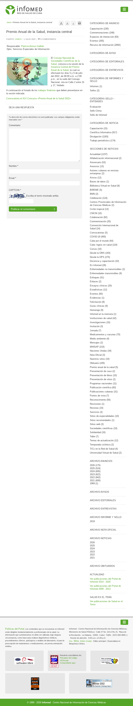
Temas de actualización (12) (104, 440)
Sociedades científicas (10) (103, 428)
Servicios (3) (96, 412)
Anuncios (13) (97, 166)
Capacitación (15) (98, 128)
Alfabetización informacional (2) (105, 158)
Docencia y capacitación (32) (104, 261)
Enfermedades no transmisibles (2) (107, 269)
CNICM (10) (96, 213)
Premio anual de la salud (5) (104, 367)
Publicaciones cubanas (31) (104, 391)
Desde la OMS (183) (100, 253)
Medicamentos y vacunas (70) (105, 334)
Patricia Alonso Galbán (32, 46)
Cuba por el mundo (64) (101, 240)
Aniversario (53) (98, 162)
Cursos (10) (95, 249)
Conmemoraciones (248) (102, 32)
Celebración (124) (98, 198)
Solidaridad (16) (97, 432)
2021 (92, 480)
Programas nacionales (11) (103, 383)
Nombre (13, 166)
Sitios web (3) (97, 424)
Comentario (14, 125)
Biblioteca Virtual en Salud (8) (105, 185)
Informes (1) (96, 86)
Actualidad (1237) (98, 154)
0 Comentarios (48, 39)
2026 (92, 465)
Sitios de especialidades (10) (104, 416)
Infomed (46, 702)
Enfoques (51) (97, 277)
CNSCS (18, 39)
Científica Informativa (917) (103, 132)
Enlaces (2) (95, 281)
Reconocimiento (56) (100, 399)
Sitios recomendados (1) (102, 420)
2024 (92, 471)
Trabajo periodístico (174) (102, 140)
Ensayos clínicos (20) (101, 285)
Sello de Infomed (98, 115)
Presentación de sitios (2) (103, 379)
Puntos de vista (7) (99, 395)
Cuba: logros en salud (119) (103, 244)
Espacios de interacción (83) (104, 36)
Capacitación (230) (99, 28)
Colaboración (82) (98, 217)
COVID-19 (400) (98, 236)
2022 (92, 477)
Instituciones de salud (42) (103, 318)
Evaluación (95, 106)
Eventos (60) (96, 293)
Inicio (9, 22)
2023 (92, 474)
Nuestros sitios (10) (99, 359)
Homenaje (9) (96, 310)
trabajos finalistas (47, 90)
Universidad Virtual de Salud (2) (106, 452)
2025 (92, 468)
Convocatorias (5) (99, 232)
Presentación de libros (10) (103, 375)
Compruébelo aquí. (68, 663)
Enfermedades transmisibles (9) (106, 273)
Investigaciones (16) (100, 322)
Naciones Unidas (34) (100, 350)
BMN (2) (94, 194)
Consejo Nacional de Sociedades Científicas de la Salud (65, 61)
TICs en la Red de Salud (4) (104, 448)
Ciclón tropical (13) (99, 209)
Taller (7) (94, 436)
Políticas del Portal (14, 629)
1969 (92, 483)
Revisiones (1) (97, 404)
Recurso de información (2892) (105, 45)
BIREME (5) (96, 190)
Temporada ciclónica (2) (102, 444)
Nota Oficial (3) (97, 355)
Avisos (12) (95, 177)
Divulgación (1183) (99, 136)
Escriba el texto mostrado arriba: (42, 195)
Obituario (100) (97, 363)
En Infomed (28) (98, 265)
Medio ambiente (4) (99, 338)
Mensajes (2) (96, 342)
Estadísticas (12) (98, 289)
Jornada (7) (95, 330)
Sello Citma (95, 110)
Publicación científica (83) (103, 387)
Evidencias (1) (97, 297)
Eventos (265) (97, 40)
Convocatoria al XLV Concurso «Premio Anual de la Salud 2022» (38, 98)
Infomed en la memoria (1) (103, 314)
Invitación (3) (96, 326)
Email (12, 178)
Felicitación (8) (97, 302)
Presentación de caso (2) (102, 371)
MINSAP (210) (97, 346)
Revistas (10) (96, 408)
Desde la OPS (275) (100, 257)
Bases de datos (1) (99, 181)
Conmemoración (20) (100, 221)
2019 (92, 521)
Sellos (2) (94, 90)
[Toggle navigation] (124, 9)
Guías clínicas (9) (99, 306)
